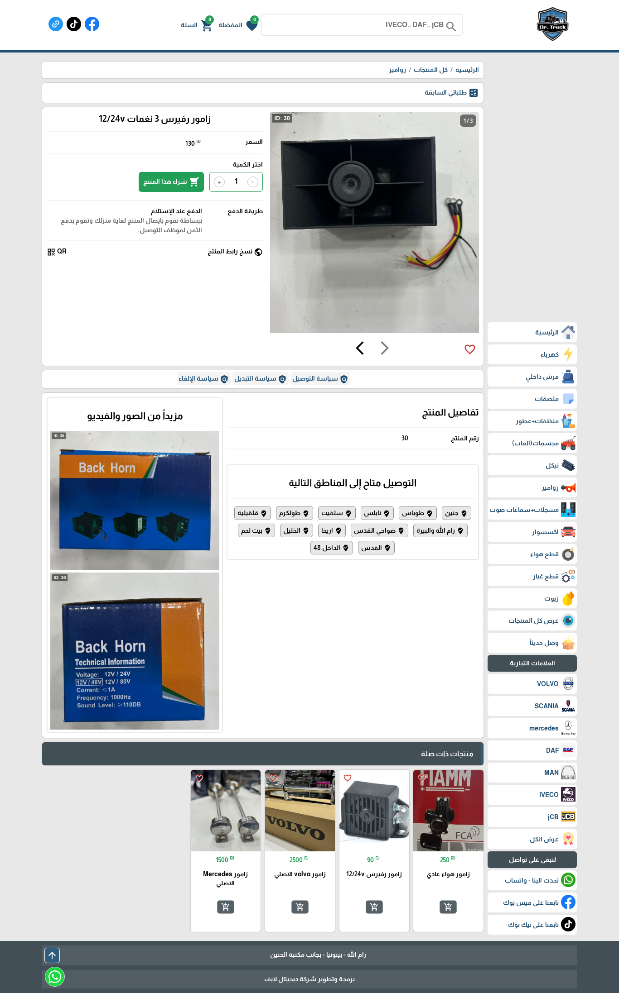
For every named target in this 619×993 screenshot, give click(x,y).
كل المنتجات (431, 69)
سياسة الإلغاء (204, 379)
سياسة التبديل (260, 379)
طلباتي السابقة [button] (452, 92)
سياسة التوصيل (320, 379)
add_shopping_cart (448, 907)
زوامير (397, 69)
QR (57, 252)
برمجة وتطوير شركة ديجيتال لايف (309, 979)
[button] (238, 25)
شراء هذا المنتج (171, 182)
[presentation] (385, 349)
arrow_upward (52, 955)
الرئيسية (467, 69)
